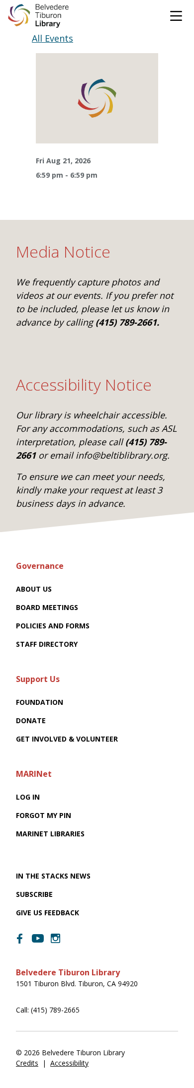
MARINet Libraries (50, 833)
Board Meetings (47, 607)
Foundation (39, 702)
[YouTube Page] (38, 938)
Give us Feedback (47, 912)
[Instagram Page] (56, 939)
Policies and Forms (53, 625)
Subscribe (34, 894)
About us (34, 589)
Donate (31, 720)
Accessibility (69, 1063)
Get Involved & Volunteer (67, 739)
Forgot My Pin (43, 815)
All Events (52, 38)
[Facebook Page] (20, 939)
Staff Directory (47, 644)
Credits (27, 1063)
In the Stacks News (53, 876)
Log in (28, 797)
